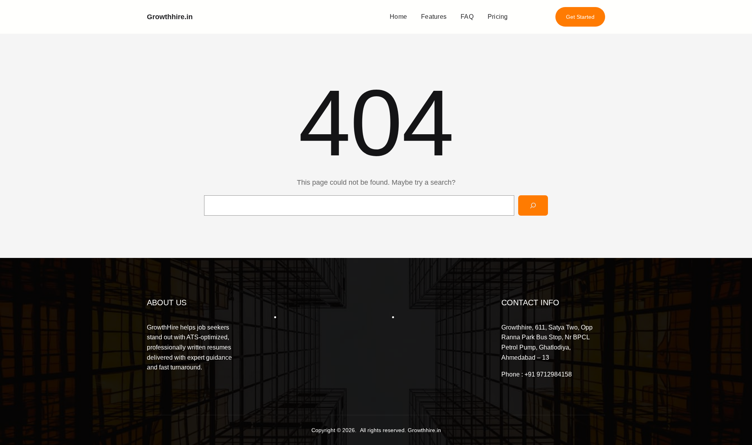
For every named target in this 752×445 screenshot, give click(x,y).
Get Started (580, 17)
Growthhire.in (170, 17)
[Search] (533, 205)
